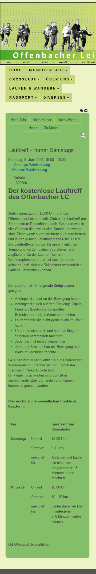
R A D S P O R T (21, 97)
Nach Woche (67, 120)
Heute (33, 128)
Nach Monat (42, 120)
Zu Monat (51, 128)
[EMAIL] (86, 110)
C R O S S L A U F (22, 79)
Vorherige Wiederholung (32, 165)
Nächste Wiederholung (29, 170)
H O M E (15, 70)
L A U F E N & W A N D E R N (32, 88)
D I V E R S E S (54, 97)
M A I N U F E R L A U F (46, 70)
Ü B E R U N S (57, 79)
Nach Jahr (18, 120)
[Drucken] (81, 110)
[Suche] (84, 135)
